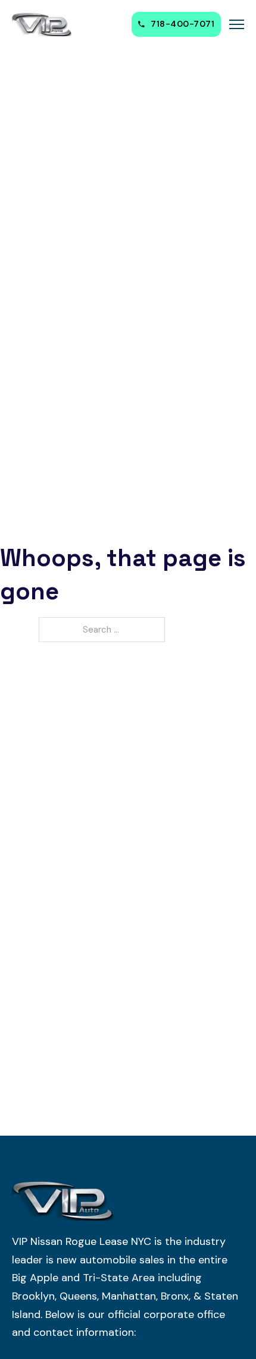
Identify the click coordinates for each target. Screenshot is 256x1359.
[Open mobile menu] (236, 24)
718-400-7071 (182, 23)
